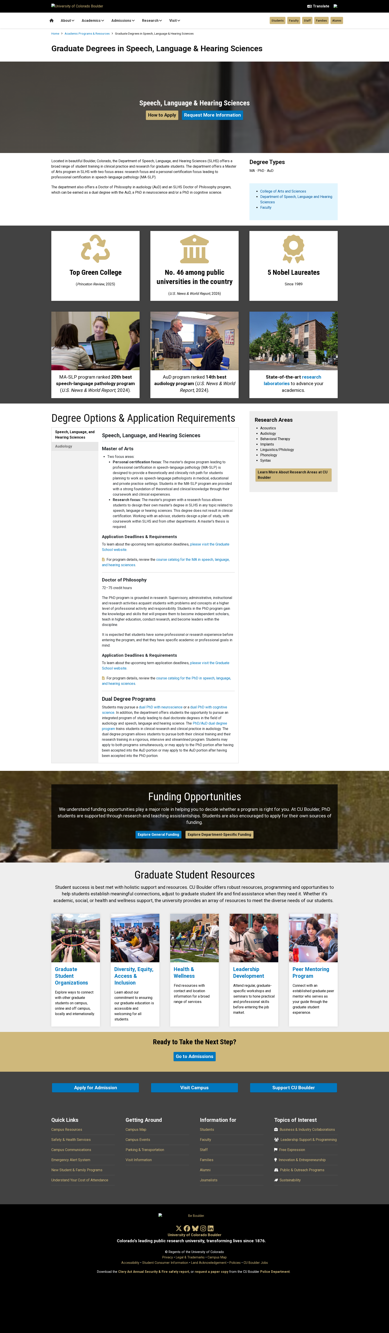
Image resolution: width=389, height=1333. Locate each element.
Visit (173, 20)
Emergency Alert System (70, 1160)
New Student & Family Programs (76, 1170)
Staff (307, 20)
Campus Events (138, 1140)
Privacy (167, 1257)
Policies (235, 1263)
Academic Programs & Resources (87, 33)
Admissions (121, 20)
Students (277, 20)
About (66, 20)
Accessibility (130, 1263)
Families (321, 20)
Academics (91, 20)
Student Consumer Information (165, 1263)
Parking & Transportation (145, 1150)
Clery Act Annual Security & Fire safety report (153, 1272)
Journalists (208, 1180)
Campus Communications (71, 1150)
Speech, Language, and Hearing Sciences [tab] (75, 434)
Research (150, 20)
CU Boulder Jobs (256, 1263)
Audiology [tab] (63, 446)
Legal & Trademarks (190, 1257)
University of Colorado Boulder (195, 1235)
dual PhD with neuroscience (161, 707)
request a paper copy (211, 1272)
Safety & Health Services (71, 1140)
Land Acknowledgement (208, 1263)
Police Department (275, 1272)
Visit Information (139, 1160)
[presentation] (75, 938)
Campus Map (136, 1129)
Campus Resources (66, 1129)
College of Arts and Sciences (283, 191)
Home (55, 33)
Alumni (336, 20)
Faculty (294, 20)
